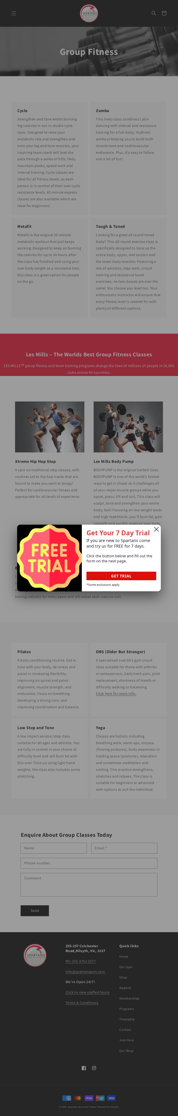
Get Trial (121, 576)
